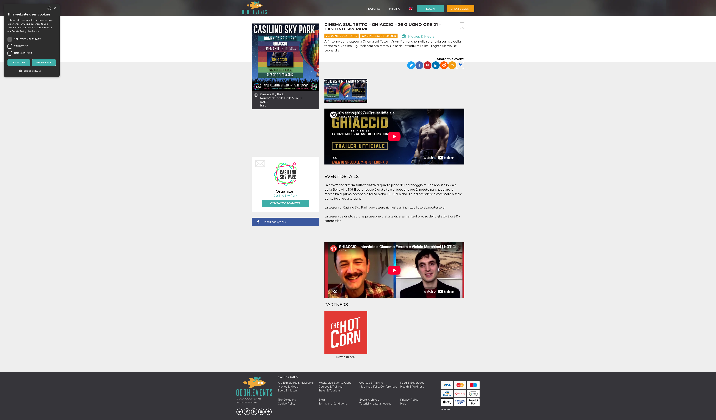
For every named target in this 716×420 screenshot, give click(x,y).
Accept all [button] (19, 62)
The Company (287, 399)
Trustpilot (445, 409)
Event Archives (369, 399)
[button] (31, 71)
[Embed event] (452, 65)
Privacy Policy (409, 399)
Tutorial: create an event (375, 403)
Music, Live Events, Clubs (335, 382)
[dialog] (32, 40)
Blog (322, 399)
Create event (460, 8)
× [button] (54, 8)
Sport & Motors (288, 390)
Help (403, 403)
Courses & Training (371, 382)
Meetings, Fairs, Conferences (378, 386)
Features (373, 8)
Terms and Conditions (333, 403)
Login (430, 8)
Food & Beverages (412, 382)
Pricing (394, 8)
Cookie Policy (286, 403)
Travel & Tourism (329, 390)
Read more (33, 31)
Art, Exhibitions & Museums (295, 382)
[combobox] (49, 8)
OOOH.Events (253, 398)
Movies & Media (421, 37)
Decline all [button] (43, 62)
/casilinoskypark (275, 222)
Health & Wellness (412, 386)
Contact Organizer (285, 203)
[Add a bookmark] (462, 25)
